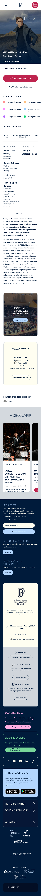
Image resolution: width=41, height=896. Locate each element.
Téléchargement (20, 697)
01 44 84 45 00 (26, 669)
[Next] (34, 18)
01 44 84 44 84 (24, 671)
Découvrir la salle (20, 320)
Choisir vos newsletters (19, 532)
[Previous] (29, 18)
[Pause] (24, 18)
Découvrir (8, 552)
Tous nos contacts (20, 677)
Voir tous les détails (20, 378)
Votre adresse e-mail (11, 525)
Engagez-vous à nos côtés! (20, 727)
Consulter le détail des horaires (20, 657)
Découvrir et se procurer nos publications (20, 749)
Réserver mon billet (23, 78)
